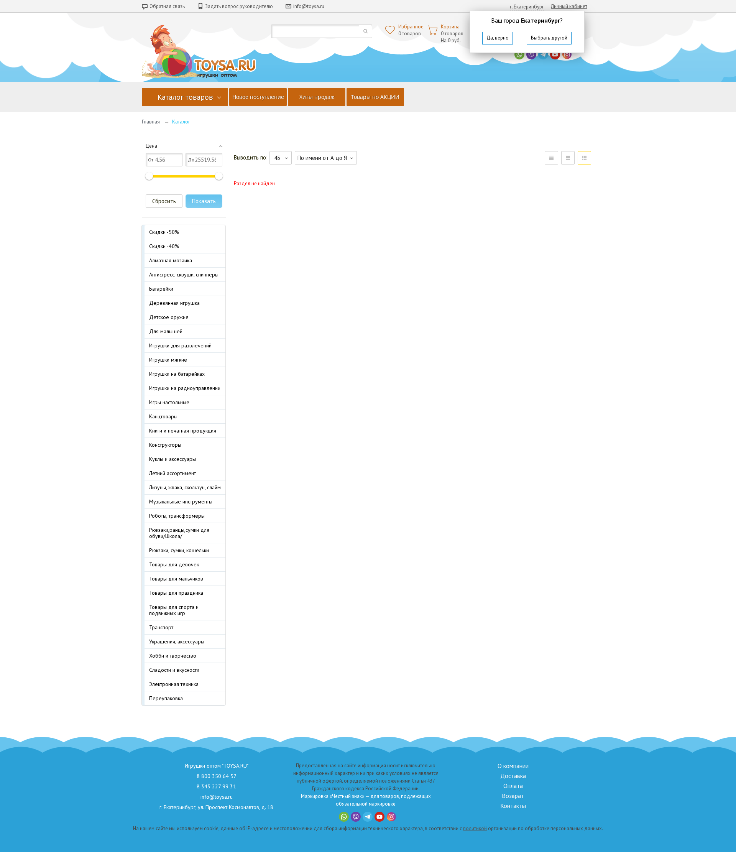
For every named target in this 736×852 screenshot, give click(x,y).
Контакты (513, 805)
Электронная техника (174, 684)
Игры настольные (169, 402)
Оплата (513, 785)
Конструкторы (165, 444)
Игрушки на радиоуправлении (184, 388)
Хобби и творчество (172, 655)
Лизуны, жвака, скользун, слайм (185, 487)
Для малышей (165, 331)
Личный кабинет (569, 6)
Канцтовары (163, 416)
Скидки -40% (164, 246)
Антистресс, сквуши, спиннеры (184, 274)
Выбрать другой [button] (549, 38)
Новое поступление (258, 96)
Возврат (513, 795)
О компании (513, 766)
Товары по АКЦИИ (375, 96)
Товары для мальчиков (176, 578)
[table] (551, 157)
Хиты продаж (316, 96)
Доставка (513, 776)
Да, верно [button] (497, 38)
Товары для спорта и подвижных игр (174, 610)
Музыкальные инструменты (180, 501)
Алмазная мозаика (170, 260)
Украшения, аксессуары (176, 641)
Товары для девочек (174, 564)
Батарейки (161, 288)
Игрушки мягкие (168, 359)
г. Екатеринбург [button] (527, 6)
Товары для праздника (176, 592)
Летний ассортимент (172, 473)
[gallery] (568, 157)
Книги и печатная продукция (182, 430)
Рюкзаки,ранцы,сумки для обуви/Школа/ (179, 532)
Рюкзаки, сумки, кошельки (179, 550)
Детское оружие (169, 317)
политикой (475, 828)
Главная (151, 121)
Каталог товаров (185, 97)
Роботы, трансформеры (177, 515)
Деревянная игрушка (174, 302)
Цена (151, 146)
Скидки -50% (164, 232)
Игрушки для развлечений (180, 345)
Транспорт (161, 627)
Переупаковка (166, 698)
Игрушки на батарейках (177, 373)
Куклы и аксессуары (172, 459)
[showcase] (584, 157)
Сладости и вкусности (174, 669)
